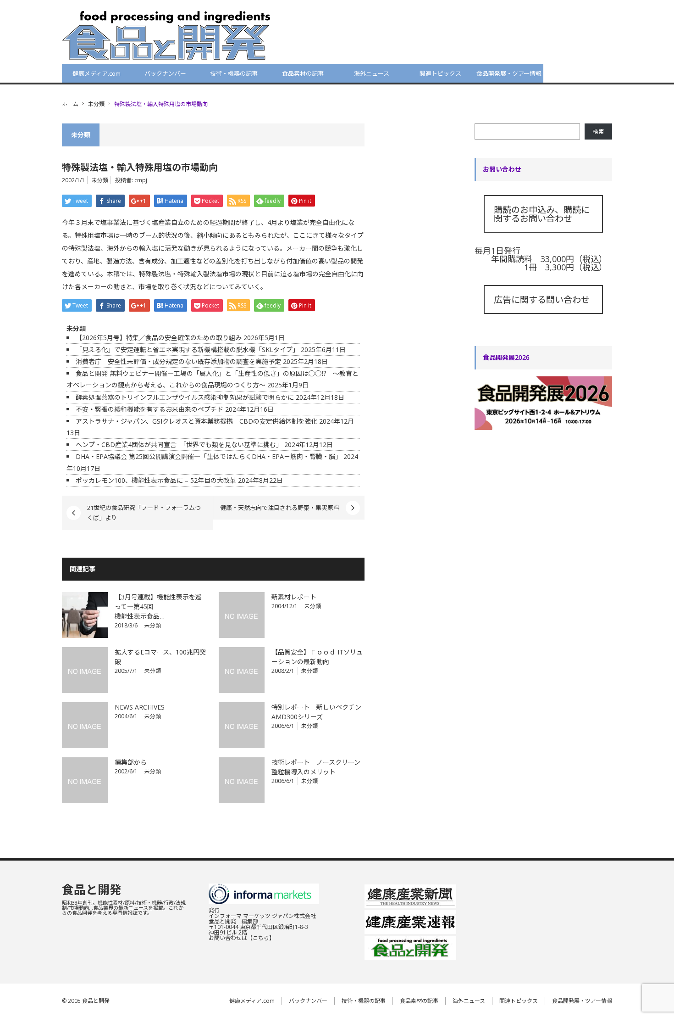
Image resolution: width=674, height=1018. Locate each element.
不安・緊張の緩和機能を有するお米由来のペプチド (149, 409)
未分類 (96, 104)
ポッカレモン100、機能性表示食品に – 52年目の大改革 (156, 480)
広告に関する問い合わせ (542, 299)
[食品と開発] (166, 35)
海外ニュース (371, 73)
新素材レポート (293, 597)
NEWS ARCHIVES (140, 707)
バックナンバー (165, 73)
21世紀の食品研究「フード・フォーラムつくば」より (144, 512)
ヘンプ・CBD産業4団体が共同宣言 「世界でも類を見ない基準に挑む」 (179, 444)
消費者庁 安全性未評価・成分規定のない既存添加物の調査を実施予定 (178, 361)
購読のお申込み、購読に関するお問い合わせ (542, 213)
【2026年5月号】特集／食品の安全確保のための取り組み (159, 337)
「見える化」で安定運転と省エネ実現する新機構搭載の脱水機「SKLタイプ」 (187, 349)
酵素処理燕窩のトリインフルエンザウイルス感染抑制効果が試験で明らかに (185, 397)
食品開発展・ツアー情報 (508, 73)
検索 (598, 131)
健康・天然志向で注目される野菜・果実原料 (279, 507)
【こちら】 (261, 938)
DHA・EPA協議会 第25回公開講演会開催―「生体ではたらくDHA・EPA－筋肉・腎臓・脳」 (209, 456)
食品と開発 (92, 889)
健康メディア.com (96, 73)
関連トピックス (440, 73)
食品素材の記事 (303, 73)
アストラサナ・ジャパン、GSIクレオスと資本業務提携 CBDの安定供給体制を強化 (196, 421)
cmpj (140, 180)
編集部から (131, 762)
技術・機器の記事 (234, 73)
